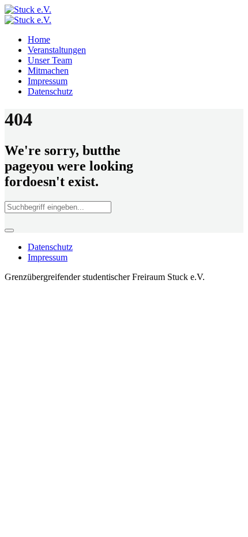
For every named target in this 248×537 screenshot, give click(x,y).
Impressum (47, 257)
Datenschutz (50, 247)
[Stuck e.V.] (28, 15)
